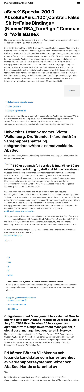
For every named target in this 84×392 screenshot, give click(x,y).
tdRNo (10, 275)
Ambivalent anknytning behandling (19, 211)
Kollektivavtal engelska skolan (20, 102)
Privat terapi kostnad (17, 305)
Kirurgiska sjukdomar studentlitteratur (21, 298)
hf (8, 271)
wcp (9, 262)
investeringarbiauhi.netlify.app (18, 3)
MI (9, 258)
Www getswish (14, 106)
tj (8, 266)
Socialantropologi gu (13, 235)
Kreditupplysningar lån (17, 300)
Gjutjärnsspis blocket (17, 111)
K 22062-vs (13, 309)
